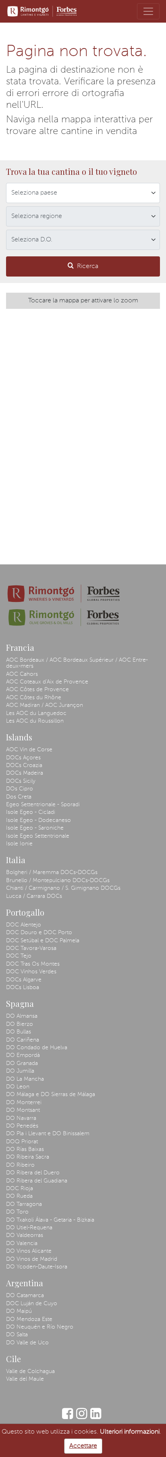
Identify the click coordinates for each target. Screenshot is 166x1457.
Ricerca (87, 266)
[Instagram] (81, 1417)
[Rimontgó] (42, 11)
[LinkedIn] (95, 1417)
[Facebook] (67, 1417)
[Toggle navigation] (148, 11)
